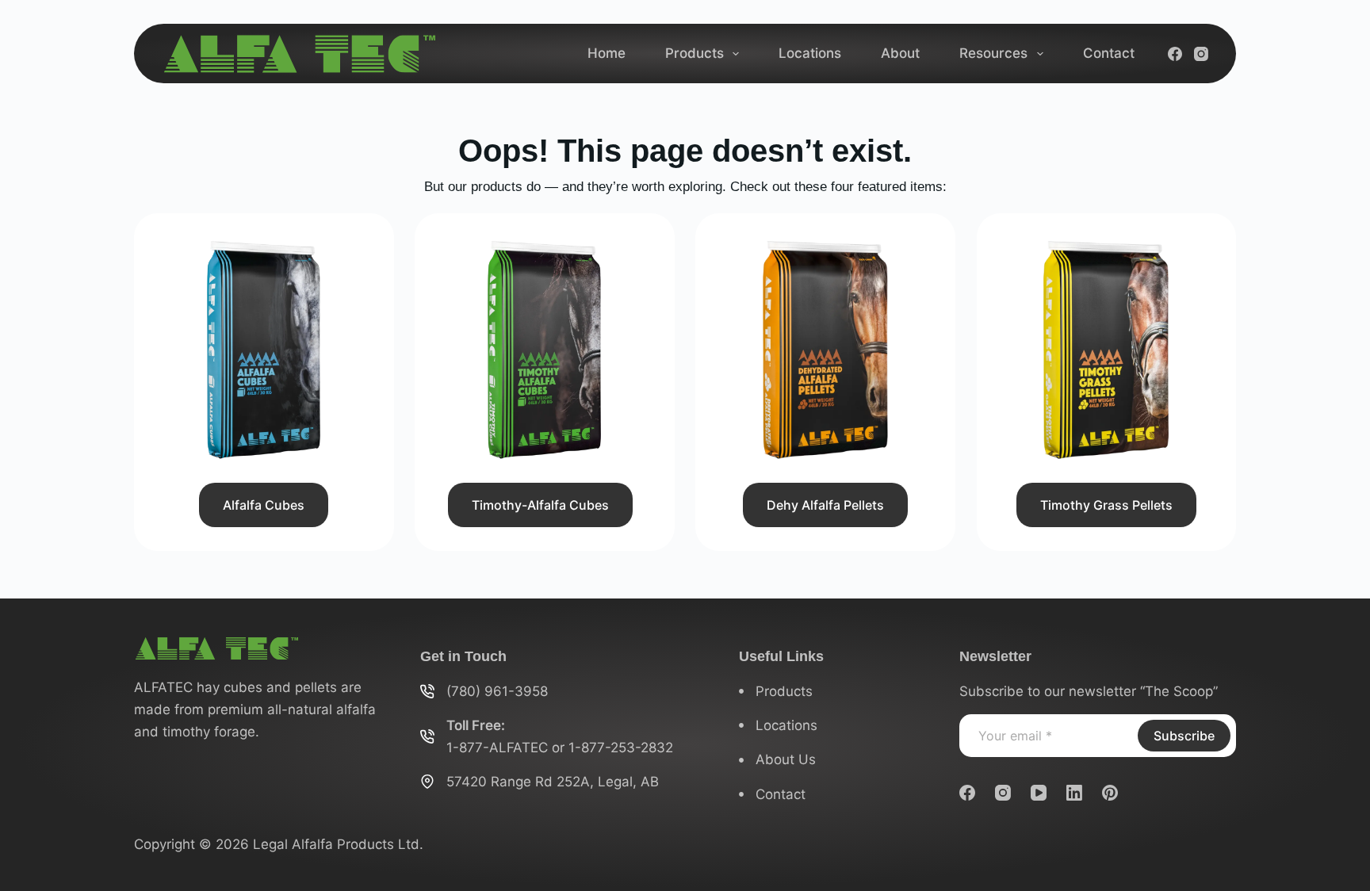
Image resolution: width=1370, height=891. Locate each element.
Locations (810, 53)
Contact (1109, 53)
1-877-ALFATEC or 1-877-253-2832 (559, 747)
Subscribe (1184, 736)
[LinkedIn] (1074, 793)
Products (694, 53)
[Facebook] (1175, 54)
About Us (786, 759)
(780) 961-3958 (497, 691)
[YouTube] (1039, 793)
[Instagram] (1201, 54)
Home (606, 53)
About (900, 53)
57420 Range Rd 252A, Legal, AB (552, 782)
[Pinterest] (1110, 793)
